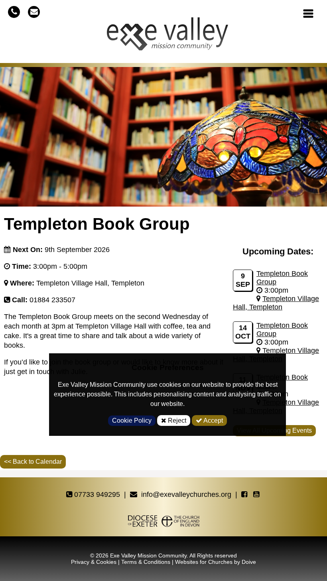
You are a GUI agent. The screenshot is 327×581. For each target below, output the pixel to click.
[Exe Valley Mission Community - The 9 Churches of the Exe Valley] (167, 37)
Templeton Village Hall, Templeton (276, 303)
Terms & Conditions (145, 562)
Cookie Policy (132, 420)
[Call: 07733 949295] (14, 12)
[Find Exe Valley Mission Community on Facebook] (245, 494)
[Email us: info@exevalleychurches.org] (34, 12)
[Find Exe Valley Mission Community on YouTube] (257, 494)
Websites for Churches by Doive (215, 562)
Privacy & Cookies (93, 562)
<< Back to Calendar (33, 461)
